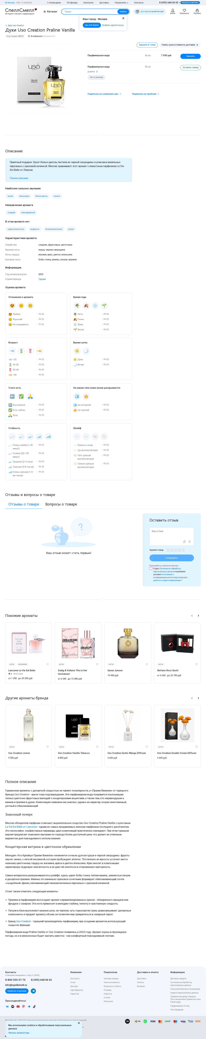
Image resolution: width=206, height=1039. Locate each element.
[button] (192, 615)
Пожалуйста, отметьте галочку (163, 565)
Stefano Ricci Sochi (167, 670)
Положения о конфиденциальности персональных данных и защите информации (170, 577)
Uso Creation (23, 921)
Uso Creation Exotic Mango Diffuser (127, 753)
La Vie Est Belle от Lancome (21, 826)
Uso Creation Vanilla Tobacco (74, 753)
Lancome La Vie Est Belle (21, 670)
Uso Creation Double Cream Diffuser (176, 753)
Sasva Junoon (115, 670)
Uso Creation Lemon (19, 753)
